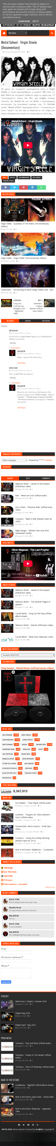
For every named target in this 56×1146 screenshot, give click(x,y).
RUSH (40, 749)
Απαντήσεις (15, 348)
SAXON (24, 744)
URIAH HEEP (25, 754)
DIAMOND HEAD (8, 749)
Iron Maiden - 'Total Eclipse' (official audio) (33, 803)
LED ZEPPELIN (7, 754)
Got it (36, 21)
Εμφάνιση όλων (50, 887)
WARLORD (26, 749)
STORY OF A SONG (9, 763)
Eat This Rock (10, 872)
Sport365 (8, 876)
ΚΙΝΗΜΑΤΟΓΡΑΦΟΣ (9, 768)
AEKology (8, 868)
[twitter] (23, 1125)
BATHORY (28, 768)
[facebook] (19, 1125)
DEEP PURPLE (26, 735)
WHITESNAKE (7, 744)
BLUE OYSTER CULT (9, 773)
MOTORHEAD (7, 735)
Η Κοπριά (8, 880)
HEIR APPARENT (28, 759)
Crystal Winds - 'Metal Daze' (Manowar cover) (34, 637)
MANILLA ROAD (8, 759)
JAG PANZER (29, 763)
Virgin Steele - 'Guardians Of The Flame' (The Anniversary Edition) (25, 225)
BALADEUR (21, 351)
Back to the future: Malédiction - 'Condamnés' (34, 850)
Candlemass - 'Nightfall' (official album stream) (34, 1085)
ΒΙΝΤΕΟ (12, 177)
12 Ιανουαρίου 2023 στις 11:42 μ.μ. (30, 354)
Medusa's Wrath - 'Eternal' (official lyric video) (34, 625)
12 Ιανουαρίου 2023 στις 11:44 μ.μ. (30, 389)
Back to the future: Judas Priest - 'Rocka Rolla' (34, 1097)
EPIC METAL (37, 177)
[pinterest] (33, 1125)
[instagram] (37, 1125)
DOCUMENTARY (24, 177)
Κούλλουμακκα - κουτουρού (15, 884)
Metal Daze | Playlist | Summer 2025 (31, 1001)
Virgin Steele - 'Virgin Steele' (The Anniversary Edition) (23, 258)
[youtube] (28, 1125)
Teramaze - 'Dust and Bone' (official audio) (33, 1043)
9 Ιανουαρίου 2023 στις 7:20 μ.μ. (21, 333)
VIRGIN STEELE (8, 181)
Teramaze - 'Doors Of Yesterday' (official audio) (34, 1067)
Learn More (24, 21)
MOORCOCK (6, 778)
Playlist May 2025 (22, 1013)
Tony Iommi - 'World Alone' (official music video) (27, 668)
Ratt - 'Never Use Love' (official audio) (31, 495)
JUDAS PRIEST (28, 740)
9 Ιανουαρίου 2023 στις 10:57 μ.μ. (21, 370)
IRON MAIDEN (7, 740)
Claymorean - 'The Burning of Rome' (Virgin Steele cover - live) (27, 290)
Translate (48, 460)
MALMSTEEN (41, 744)
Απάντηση (12, 343)
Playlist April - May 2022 (25, 1025)
